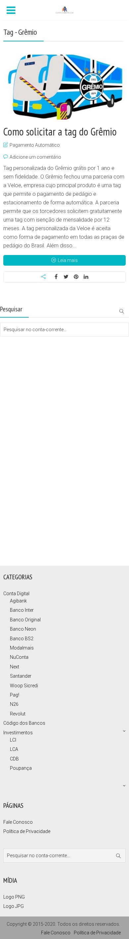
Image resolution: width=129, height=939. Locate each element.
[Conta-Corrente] (64, 9)
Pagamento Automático (35, 145)
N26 (14, 704)
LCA (14, 749)
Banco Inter (22, 610)
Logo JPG (13, 906)
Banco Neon (23, 629)
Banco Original (25, 619)
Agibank (18, 600)
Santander (20, 676)
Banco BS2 (21, 638)
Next (14, 666)
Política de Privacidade (26, 831)
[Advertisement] (33, 363)
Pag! (14, 695)
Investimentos (18, 732)
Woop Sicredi (24, 685)
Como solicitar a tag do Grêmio (60, 131)
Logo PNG (14, 897)
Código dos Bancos (24, 723)
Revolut (17, 713)
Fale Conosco (18, 822)
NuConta (19, 657)
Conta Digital (16, 593)
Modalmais (22, 648)
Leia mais (68, 260)
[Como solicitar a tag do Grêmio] (64, 87)
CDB (14, 758)
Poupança (21, 768)
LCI (13, 740)
